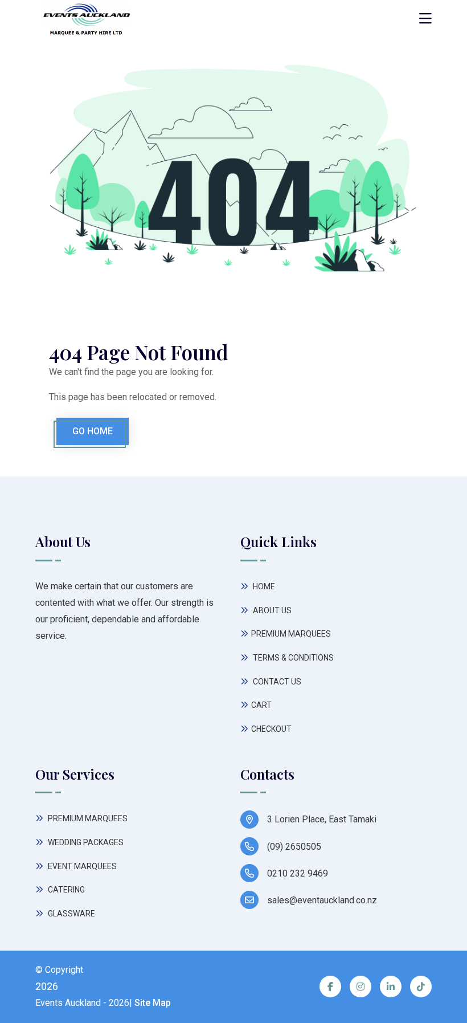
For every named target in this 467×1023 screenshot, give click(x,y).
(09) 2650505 (294, 846)
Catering (65, 889)
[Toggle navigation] (425, 19)
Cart (261, 705)
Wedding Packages (85, 842)
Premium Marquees (291, 633)
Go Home (92, 431)
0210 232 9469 (297, 873)
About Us (271, 610)
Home (263, 586)
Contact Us (276, 681)
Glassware (70, 913)
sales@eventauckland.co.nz (322, 900)
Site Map (152, 1002)
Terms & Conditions (292, 657)
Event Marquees (81, 866)
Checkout (271, 728)
